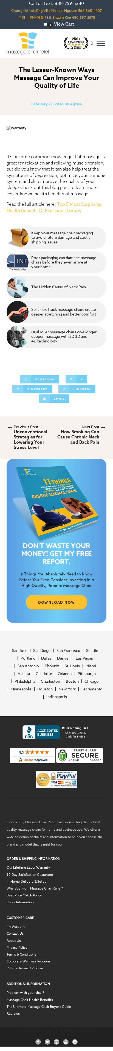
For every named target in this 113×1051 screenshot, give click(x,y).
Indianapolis (56, 697)
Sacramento (92, 689)
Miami (91, 666)
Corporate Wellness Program (28, 961)
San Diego (42, 650)
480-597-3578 (83, 17)
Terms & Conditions (21, 954)
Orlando (65, 674)
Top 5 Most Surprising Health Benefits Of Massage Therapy (54, 207)
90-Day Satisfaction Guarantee (30, 874)
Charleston (50, 681)
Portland (28, 658)
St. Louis (72, 666)
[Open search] (91, 43)
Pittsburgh (87, 674)
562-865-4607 (90, 10)
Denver (63, 658)
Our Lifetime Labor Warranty (28, 867)
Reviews (13, 1013)
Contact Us (15, 933)
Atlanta (24, 674)
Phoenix (52, 666)
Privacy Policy (17, 947)
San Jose (19, 650)
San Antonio (28, 666)
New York (67, 689)
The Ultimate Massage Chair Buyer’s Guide (39, 1006)
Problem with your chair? (25, 992)
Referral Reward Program (25, 968)
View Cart (64, 24)
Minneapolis (21, 689)
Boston (72, 681)
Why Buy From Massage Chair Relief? (35, 888)
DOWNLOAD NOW (56, 602)
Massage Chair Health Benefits (30, 999)
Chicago (91, 681)
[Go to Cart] (47, 25)
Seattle (92, 650)
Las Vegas (84, 658)
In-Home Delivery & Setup (26, 881)
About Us (14, 940)
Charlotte (44, 674)
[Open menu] (100, 43)
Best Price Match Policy (24, 895)
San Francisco (68, 650)
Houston (45, 689)
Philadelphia (25, 681)
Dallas (46, 658)
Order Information (20, 902)
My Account (16, 926)
